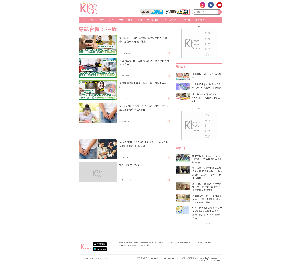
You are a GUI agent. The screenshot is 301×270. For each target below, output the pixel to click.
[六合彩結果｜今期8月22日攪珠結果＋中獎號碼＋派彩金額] (183, 86)
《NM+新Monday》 (184, 243)
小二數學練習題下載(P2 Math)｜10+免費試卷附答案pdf (206, 97)
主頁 (83, 20)
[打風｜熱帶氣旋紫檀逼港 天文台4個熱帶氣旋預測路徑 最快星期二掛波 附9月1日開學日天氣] (183, 210)
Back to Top (212, 223)
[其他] (169, 54)
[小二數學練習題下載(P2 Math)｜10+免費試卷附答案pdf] (183, 97)
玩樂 (111, 20)
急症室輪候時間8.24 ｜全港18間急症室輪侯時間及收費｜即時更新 (207, 159)
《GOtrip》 (171, 243)
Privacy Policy (215, 260)
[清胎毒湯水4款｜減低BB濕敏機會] (183, 76)
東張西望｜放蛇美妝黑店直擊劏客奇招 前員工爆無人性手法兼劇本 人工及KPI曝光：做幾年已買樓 (207, 173)
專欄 (140, 20)
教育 (102, 20)
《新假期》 (161, 243)
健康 (130, 20)
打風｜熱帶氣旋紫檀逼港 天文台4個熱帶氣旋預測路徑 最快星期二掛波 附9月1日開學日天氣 (207, 213)
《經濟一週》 (145, 245)
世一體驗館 (152, 20)
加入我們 (199, 20)
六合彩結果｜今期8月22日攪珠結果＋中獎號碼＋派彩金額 (206, 86)
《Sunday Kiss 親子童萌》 (128, 245)
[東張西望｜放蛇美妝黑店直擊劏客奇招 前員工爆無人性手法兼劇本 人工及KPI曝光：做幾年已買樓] (183, 170)
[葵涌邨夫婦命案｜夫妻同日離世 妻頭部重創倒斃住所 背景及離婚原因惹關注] (183, 198)
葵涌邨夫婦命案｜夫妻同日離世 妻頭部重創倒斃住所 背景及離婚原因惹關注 (206, 199)
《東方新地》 (198, 243)
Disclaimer (202, 260)
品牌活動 (185, 20)
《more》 (208, 243)
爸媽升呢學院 (169, 20)
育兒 (121, 20)
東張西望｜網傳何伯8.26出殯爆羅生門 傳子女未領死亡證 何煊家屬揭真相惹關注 (207, 186)
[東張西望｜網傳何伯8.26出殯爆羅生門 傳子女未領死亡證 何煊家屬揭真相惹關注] (183, 186)
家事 (93, 20)
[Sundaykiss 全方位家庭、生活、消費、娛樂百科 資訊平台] (100, 8)
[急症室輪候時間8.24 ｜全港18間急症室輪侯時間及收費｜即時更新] (183, 158)
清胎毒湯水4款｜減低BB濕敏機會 (206, 76)
